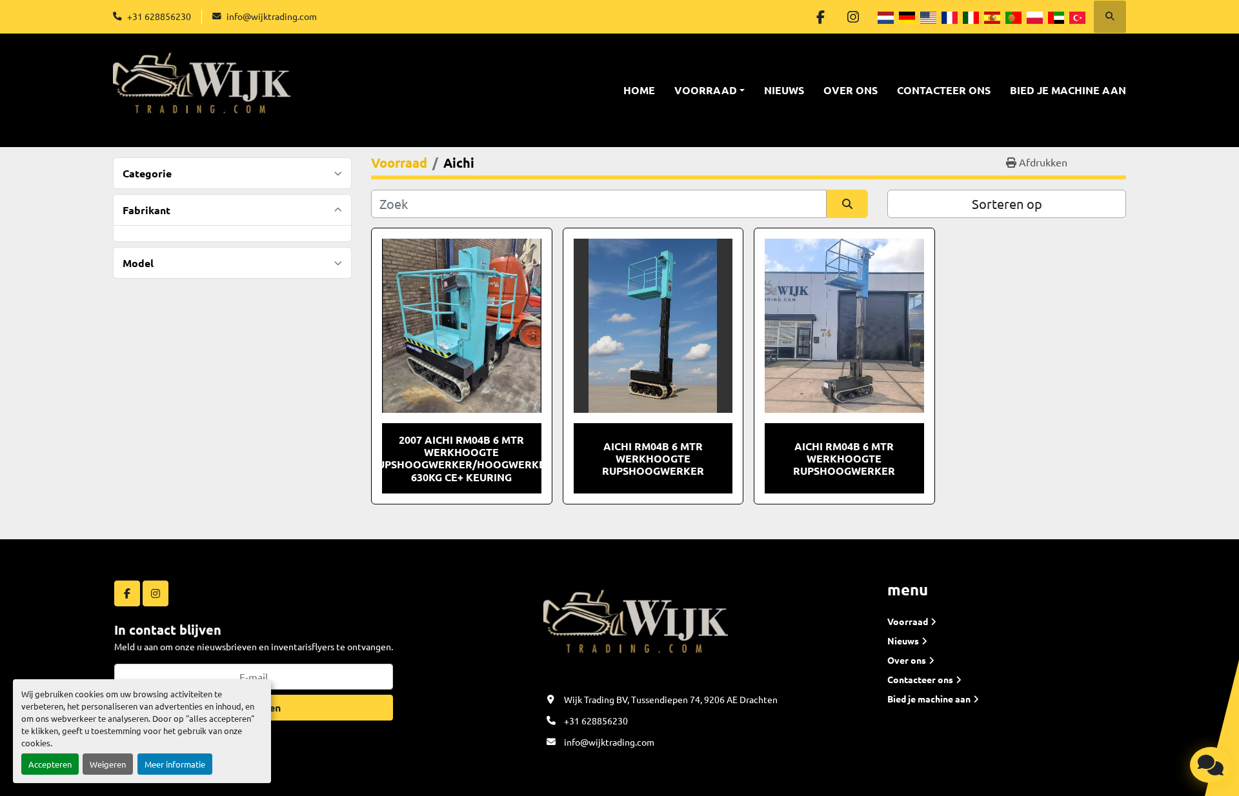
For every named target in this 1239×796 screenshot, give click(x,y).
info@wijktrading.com (272, 16)
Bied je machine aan (1068, 90)
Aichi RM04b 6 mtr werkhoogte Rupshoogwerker (653, 458)
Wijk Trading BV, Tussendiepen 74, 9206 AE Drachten (671, 699)
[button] (709, 90)
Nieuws (784, 90)
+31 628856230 (159, 16)
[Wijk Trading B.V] (635, 627)
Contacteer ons (944, 90)
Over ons (850, 90)
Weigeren (108, 764)
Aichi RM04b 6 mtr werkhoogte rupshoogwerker (844, 458)
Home (639, 90)
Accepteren (50, 764)
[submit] (847, 204)
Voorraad (705, 90)
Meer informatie (175, 764)
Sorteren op (1007, 203)
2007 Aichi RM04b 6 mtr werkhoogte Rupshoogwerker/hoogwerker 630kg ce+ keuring (461, 458)
